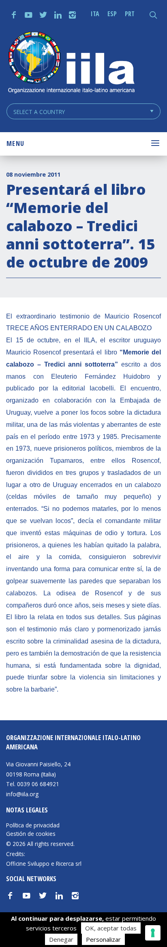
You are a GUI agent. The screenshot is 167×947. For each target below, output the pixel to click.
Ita (95, 13)
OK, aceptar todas (111, 928)
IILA (70, 63)
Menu (15, 143)
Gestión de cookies (31, 834)
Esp (112, 13)
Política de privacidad (33, 825)
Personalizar (103, 939)
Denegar (61, 939)
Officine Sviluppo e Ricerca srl (43, 863)
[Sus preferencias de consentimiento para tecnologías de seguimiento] (153, 933)
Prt (130, 13)
